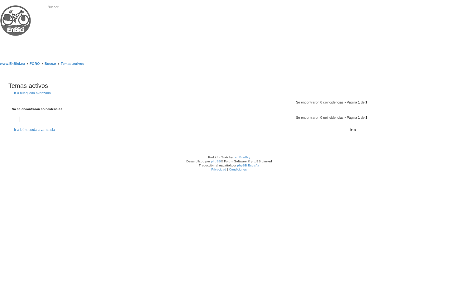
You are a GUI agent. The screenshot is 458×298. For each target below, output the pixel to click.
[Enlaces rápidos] (454, 63)
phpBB (216, 161)
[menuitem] (114, 7)
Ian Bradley (242, 157)
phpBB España (248, 165)
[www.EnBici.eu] (23, 27)
